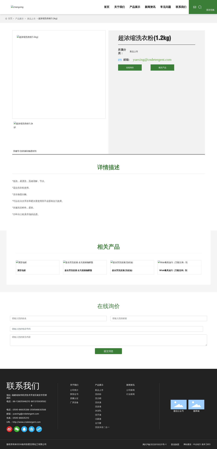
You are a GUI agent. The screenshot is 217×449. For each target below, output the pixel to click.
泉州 (203, 444)
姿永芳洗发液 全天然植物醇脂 (78, 270)
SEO (209, 444)
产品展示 (19, 18)
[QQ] (24, 429)
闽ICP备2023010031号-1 (155, 444)
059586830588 (38, 409)
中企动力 (197, 444)
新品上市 (31, 18)
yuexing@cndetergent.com (152, 59)
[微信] (17, 429)
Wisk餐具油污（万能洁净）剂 (173, 270)
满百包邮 (21, 270)
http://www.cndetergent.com (27, 422)
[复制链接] (39, 429)
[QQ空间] (32, 429)
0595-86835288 (21, 409)
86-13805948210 (21, 401)
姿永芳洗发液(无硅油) (122, 270)
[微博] (9, 429)
